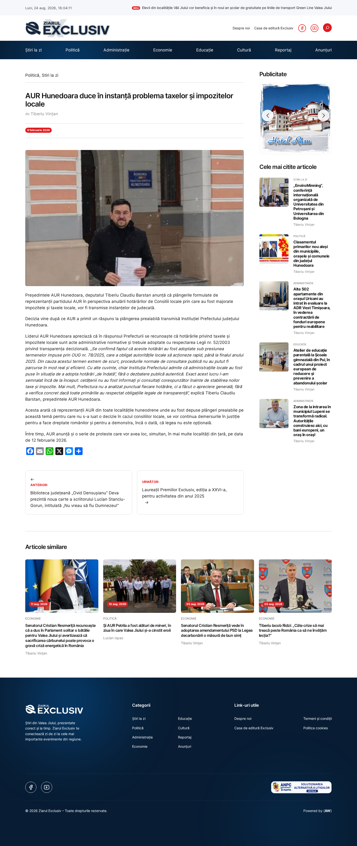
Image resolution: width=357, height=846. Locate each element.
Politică (32, 75)
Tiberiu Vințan (44, 113)
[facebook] (302, 28)
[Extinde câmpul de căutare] (327, 27)
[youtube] (314, 28)
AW (328, 811)
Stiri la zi (50, 75)
